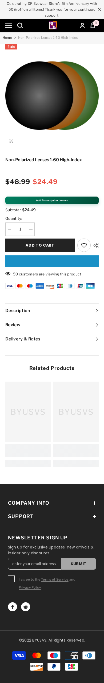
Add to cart (40, 245)
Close (99, 9)
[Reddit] (25, 606)
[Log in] (82, 25)
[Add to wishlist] (84, 245)
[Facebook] (12, 606)
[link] (28, 450)
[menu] (8, 25)
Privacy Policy (30, 587)
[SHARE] (95, 245)
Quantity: (13, 218)
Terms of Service (54, 579)
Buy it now (52, 261)
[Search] (20, 25)
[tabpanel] (52, 95)
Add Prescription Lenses (52, 200)
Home (7, 38)
